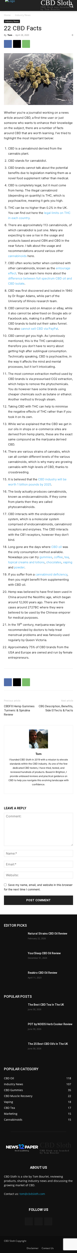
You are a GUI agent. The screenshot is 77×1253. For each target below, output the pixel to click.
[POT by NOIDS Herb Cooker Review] (14, 1029)
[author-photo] (38, 748)
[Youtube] (49, 788)
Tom (10, 34)
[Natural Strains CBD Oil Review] (14, 939)
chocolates (53, 562)
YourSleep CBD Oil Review (44, 953)
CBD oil (56, 547)
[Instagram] (28, 788)
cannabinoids (17, 256)
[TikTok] (35, 788)
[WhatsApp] (26, 44)
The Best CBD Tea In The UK (46, 1004)
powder (19, 567)
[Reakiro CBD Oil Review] (14, 978)
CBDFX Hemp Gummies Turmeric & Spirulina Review (19, 710)
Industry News (23, 15)
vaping (67, 562)
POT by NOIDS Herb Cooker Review (50, 1024)
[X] (17, 44)
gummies (45, 557)
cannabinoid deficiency (51, 574)
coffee (58, 557)
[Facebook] (8, 44)
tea (66, 557)
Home (7, 15)
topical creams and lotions (26, 562)
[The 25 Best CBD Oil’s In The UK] (14, 1049)
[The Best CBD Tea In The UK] (14, 1010)
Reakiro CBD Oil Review (42, 972)
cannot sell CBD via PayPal (39, 328)
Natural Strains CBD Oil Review (47, 933)
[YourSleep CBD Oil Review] (14, 958)
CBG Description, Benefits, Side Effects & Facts (56, 708)
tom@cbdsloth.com (32, 1194)
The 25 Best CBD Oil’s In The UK (48, 1043)
